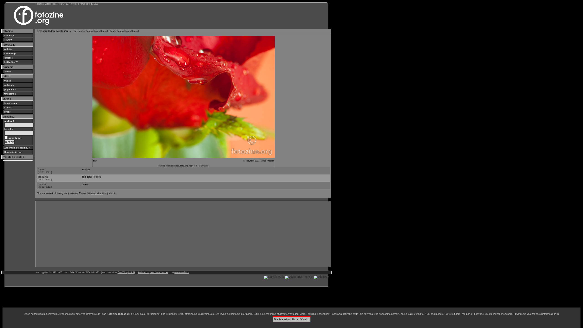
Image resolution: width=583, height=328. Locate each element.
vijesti (7, 80)
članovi (8, 39)
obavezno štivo (181, 272)
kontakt (8, 107)
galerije (8, 57)
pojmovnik (10, 89)
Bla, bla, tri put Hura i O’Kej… (291, 319)
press (7, 111)
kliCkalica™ (11, 62)
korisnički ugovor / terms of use (153, 272)
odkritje (8, 49)
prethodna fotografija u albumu (90, 31)
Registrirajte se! (13, 152)
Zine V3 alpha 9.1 (126, 272)
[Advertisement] (173, 234)
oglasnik (9, 85)
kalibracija (10, 53)
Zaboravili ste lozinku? (17, 147)
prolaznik (43, 176)
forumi (7, 71)
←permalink (203, 166)
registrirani (97, 193)
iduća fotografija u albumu (124, 31)
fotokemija (10, 93)
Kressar (41, 31)
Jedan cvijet (55, 31)
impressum (10, 103)
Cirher (41, 169)
